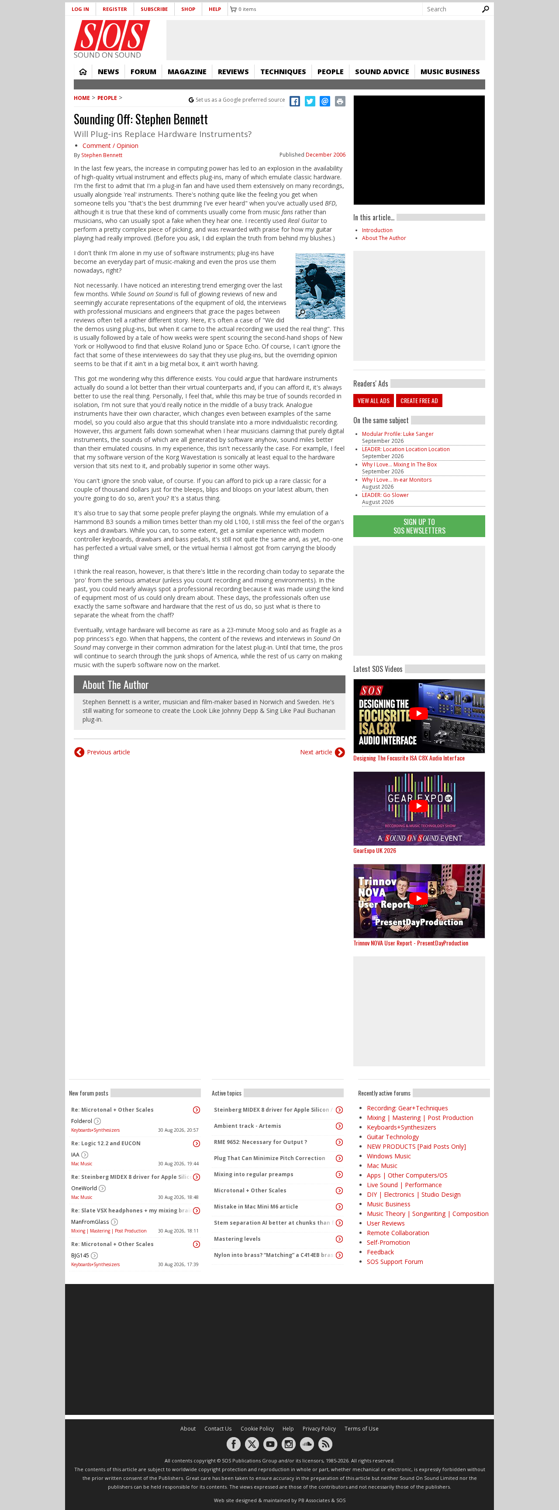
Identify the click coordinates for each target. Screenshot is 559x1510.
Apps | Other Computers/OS (407, 1175)
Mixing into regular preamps (253, 1174)
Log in (80, 9)
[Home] (112, 35)
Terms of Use (362, 1428)
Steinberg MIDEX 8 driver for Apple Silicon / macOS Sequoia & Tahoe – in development (275, 1109)
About (188, 1428)
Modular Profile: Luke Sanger (398, 434)
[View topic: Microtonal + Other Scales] (339, 1191)
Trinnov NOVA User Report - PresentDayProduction (410, 942)
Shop (188, 9)
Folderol (81, 1121)
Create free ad (419, 400)
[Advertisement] (419, 600)
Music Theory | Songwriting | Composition (428, 1213)
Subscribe (154, 9)
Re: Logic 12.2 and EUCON (106, 1143)
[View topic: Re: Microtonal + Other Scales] (196, 1110)
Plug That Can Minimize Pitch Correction (269, 1158)
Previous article (108, 752)
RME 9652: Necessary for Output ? (260, 1142)
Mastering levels (237, 1239)
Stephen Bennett (101, 155)
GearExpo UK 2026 (374, 850)
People (330, 71)
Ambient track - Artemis (247, 1126)
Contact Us (218, 1428)
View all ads (374, 400)
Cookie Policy (257, 1428)
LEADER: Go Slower (385, 495)
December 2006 (325, 154)
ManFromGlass (90, 1222)
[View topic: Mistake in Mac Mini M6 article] (339, 1207)
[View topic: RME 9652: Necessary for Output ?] (339, 1142)
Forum (143, 71)
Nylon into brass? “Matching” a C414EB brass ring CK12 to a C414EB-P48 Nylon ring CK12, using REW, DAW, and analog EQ (275, 1255)
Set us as (240, 99)
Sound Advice (382, 71)
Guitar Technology (393, 1137)
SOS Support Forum (395, 1261)
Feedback (380, 1252)
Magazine (187, 71)
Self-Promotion (388, 1242)
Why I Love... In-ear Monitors (397, 479)
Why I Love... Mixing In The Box (399, 464)
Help (215, 9)
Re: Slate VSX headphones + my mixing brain (132, 1210)
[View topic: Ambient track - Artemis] (339, 1126)
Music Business (450, 71)
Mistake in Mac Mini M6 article (256, 1206)
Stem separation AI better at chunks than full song (275, 1222)
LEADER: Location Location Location (406, 449)
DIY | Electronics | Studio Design (414, 1194)
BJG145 (80, 1255)
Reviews (233, 71)
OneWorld (84, 1188)
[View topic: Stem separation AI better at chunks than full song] (339, 1223)
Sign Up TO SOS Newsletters (419, 526)
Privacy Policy (319, 1428)
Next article (316, 752)
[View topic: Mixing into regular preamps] (339, 1174)
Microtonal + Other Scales (250, 1190)
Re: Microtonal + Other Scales (112, 1109)
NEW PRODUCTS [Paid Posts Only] (416, 1146)
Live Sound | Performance (404, 1185)
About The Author (116, 684)
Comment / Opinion (110, 145)
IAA (75, 1154)
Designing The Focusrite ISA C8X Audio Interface (409, 757)
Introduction (377, 230)
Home (83, 72)
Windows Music (389, 1156)
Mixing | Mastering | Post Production (109, 1231)
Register (115, 9)
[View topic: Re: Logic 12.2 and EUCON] (196, 1143)
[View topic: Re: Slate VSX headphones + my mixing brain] (196, 1211)
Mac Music (81, 1164)
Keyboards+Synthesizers (95, 1130)
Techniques (283, 71)
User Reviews (386, 1223)
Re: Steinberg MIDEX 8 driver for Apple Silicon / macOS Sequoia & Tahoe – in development (132, 1177)
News (108, 71)
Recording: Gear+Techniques (407, 1108)
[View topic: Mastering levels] (339, 1239)
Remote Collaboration (398, 1233)
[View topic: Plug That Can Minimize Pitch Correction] (339, 1158)
